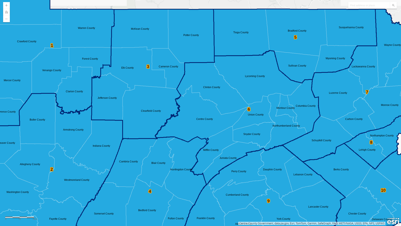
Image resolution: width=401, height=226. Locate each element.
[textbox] (369, 5)
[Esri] (393, 221)
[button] (6, 5)
